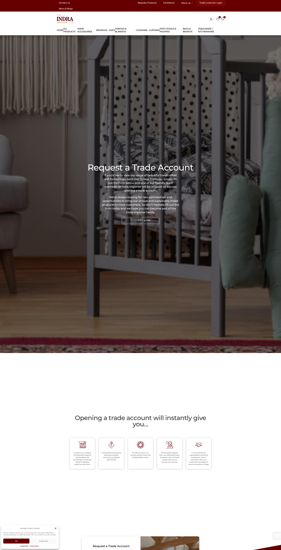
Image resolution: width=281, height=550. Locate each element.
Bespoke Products (147, 3)
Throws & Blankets (120, 30)
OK (16, 541)
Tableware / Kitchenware (206, 30)
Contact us (64, 3)
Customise (43, 541)
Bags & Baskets (187, 30)
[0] (217, 19)
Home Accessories (84, 30)
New (98, 30)
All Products (69, 30)
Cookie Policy (24, 546)
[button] (55, 528)
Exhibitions (169, 3)
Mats (112, 30)
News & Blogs (66, 9)
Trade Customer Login (210, 3)
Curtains (154, 30)
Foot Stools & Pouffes (168, 30)
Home (60, 30)
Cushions (141, 30)
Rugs (104, 30)
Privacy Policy (34, 546)
